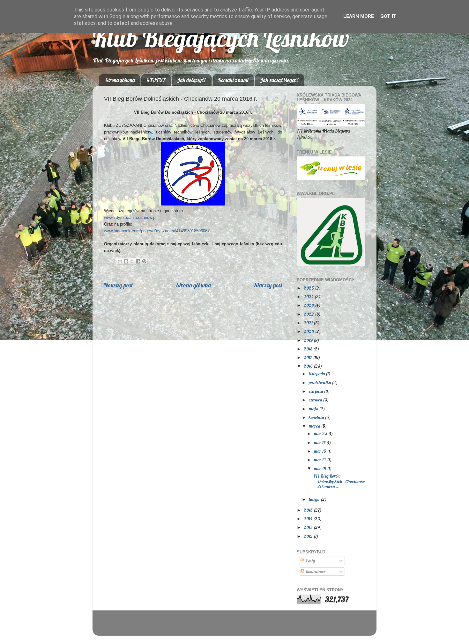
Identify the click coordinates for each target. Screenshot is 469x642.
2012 (309, 536)
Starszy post (268, 285)
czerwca (316, 399)
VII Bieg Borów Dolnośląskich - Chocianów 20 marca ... (339, 481)
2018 (308, 348)
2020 (309, 331)
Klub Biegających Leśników (221, 38)
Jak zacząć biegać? (279, 80)
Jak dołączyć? (191, 80)
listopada (317, 373)
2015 (309, 510)
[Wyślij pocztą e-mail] (120, 261)
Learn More (358, 16)
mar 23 (321, 433)
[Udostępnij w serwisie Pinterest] (144, 261)
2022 (309, 314)
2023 (309, 305)
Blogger (274, 626)
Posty (309, 560)
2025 (309, 288)
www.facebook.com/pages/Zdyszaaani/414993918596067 (157, 230)
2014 (308, 518)
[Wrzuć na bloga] (126, 261)
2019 (309, 340)
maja (314, 408)
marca (315, 426)
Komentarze (314, 571)
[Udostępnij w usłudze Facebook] (138, 261)
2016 (309, 366)
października (320, 382)
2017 (308, 357)
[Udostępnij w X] (132, 261)
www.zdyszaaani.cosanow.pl (130, 217)
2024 (309, 296)
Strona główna (120, 80)
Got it (388, 16)
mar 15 (320, 451)
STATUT (155, 80)
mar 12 (320, 459)
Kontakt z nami (233, 80)
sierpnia (316, 391)
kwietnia (317, 417)
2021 (309, 322)
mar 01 (320, 468)
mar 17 (320, 442)
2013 (309, 527)
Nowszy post (118, 285)
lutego (315, 499)
